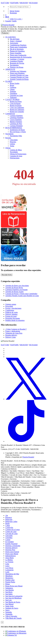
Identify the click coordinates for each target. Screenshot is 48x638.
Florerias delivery (11, 548)
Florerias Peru (10, 550)
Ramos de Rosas (16, 105)
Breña (7, 523)
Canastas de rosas (16, 156)
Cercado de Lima (11, 534)
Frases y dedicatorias (12, 331)
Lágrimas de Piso (16, 124)
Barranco (8, 517)
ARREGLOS (10, 69)
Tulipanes (13, 97)
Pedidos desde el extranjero (15, 320)
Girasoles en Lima (16, 95)
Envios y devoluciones (13, 308)
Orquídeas (13, 93)
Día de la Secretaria (17, 49)
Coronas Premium (16, 126)
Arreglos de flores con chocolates (17, 286)
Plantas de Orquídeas (17, 51)
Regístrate (13, 13)
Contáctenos (9, 310)
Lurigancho (9, 570)
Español (8, 21)
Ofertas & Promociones (18, 154)
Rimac (7, 584)
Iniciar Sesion (14, 11)
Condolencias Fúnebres (18, 45)
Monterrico (9, 578)
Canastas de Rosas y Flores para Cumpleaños (21, 294)
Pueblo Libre (10, 580)
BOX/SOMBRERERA (13, 128)
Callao (7, 525)
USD (16, 19)
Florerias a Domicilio (12, 546)
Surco (7, 610)
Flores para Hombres (17, 73)
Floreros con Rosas (16, 67)
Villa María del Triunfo (13, 618)
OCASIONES (10, 37)
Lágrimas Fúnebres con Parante (16, 290)
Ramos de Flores (16, 101)
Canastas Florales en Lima (19, 77)
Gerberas (13, 87)
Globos (12, 144)
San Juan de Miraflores (13, 598)
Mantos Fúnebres (16, 122)
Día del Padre (14, 39)
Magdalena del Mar (12, 574)
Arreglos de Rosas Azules (14, 292)
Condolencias (10, 114)
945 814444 (33, 3)
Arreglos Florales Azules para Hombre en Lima (22, 296)
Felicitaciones (14, 158)
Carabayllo (9, 527)
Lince (7, 566)
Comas (7, 540)
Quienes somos (10, 304)
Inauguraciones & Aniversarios (21, 57)
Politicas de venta (11, 312)
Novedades (14, 152)
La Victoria (9, 562)
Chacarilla (9, 536)
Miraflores (9, 576)
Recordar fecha (7, 275)
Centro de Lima (10, 532)
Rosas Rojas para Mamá (13, 586)
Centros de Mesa (16, 150)
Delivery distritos (11, 314)
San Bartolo (9, 590)
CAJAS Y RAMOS (12, 99)
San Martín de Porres (12, 602)
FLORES (8, 81)
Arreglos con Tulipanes (18, 71)
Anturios (13, 91)
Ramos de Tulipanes (17, 110)
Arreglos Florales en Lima (19, 75)
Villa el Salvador (11, 616)
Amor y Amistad (16, 41)
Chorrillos (8, 538)
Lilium (12, 89)
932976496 (14, 3)
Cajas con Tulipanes (17, 107)
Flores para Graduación (18, 55)
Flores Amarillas (15, 53)
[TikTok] (26, 441)
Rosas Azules (14, 83)
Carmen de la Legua (12, 530)
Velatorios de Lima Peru (13, 333)
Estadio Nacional (11, 544)
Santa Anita (9, 606)
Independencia (10, 556)
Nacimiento (9, 134)
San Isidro (9, 594)
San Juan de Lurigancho (13, 596)
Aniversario (14, 43)
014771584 (5, 3)
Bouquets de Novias (17, 63)
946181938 (24, 3)
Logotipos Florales (16, 61)
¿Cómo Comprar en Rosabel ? (16, 329)
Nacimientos (14, 65)
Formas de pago (11, 316)
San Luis (8, 600)
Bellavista (8, 519)
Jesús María (9, 558)
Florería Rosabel (28, 457)
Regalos (8, 138)
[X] (26, 399)
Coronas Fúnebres (16, 116)
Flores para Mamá (11, 554)
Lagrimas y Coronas (17, 59)
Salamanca (9, 588)
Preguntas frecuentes (12, 318)
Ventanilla (8, 614)
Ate (6, 515)
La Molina (9, 560)
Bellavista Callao (11, 521)
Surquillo (8, 612)
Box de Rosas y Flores (18, 132)
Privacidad (9, 306)
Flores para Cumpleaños (18, 47)
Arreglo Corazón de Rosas (19, 79)
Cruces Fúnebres (16, 120)
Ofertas (7, 148)
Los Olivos (9, 568)
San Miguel (9, 604)
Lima (7, 564)
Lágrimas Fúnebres (16, 118)
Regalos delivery (11, 335)
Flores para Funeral (12, 552)
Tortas (12, 146)
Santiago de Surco (11, 608)
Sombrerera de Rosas (17, 130)
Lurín (7, 572)
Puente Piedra (10, 582)
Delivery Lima (10, 337)
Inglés (14, 21)
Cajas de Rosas (15, 103)
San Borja (8, 592)
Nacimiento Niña (16, 136)
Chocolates (14, 140)
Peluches (13, 142)
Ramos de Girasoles (17, 112)
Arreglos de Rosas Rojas (14, 288)
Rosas (12, 85)
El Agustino (9, 542)
